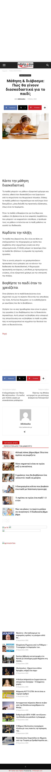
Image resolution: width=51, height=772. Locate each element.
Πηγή (4, 334)
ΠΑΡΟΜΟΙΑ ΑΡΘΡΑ (11, 443)
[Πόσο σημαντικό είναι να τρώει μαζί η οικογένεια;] (8, 466)
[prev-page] (3, 520)
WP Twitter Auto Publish (16, 771)
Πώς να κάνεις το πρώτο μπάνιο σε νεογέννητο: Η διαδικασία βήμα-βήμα (31, 512)
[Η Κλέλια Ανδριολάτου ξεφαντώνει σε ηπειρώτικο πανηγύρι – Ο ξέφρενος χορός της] (8, 682)
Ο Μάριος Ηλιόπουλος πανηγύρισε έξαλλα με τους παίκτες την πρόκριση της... (31, 728)
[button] (4, 65)
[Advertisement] (25, 35)
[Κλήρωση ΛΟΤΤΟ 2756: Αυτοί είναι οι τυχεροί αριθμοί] (8, 694)
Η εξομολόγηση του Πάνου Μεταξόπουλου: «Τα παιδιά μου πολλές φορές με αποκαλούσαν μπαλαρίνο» (13, 396)
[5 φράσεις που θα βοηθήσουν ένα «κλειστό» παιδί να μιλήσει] (8, 478)
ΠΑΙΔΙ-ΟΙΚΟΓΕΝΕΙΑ (15, 71)
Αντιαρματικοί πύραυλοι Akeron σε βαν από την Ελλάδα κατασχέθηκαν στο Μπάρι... (31, 705)
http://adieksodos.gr (25, 427)
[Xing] (26, 432)
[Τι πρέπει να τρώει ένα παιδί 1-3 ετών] (8, 500)
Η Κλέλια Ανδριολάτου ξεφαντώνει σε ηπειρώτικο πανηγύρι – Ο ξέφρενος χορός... (31, 682)
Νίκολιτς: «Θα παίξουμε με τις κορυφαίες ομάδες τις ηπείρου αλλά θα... (30, 635)
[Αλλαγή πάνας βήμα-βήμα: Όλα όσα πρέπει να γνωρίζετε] (8, 455)
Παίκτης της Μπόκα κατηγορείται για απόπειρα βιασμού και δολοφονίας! (38, 395)
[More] (44, 107)
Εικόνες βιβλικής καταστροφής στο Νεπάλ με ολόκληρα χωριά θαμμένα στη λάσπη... (32, 658)
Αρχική (4, 71)
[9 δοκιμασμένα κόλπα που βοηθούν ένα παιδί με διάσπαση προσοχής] (8, 489)
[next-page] (7, 520)
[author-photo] (25, 421)
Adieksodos (21, 99)
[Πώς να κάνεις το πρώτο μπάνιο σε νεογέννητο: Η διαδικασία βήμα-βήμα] (8, 512)
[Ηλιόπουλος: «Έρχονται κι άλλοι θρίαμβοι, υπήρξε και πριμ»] (8, 671)
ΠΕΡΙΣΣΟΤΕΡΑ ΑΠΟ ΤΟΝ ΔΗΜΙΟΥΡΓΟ (18, 446)
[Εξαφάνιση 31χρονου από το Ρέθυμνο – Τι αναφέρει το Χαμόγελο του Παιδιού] (8, 648)
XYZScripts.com (37, 771)
